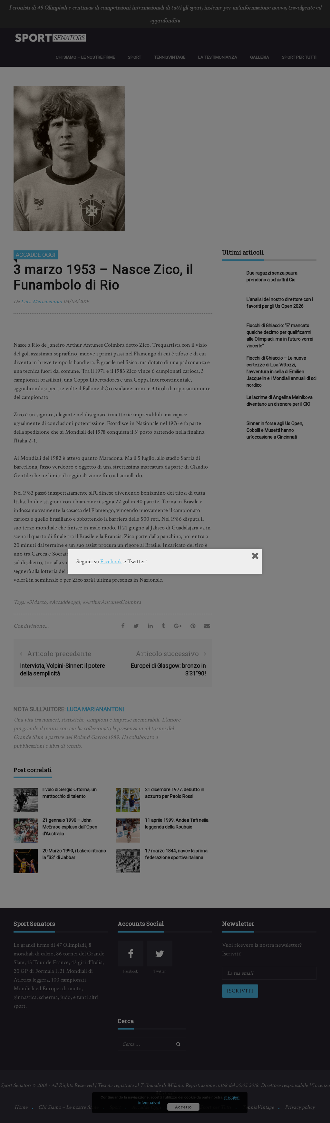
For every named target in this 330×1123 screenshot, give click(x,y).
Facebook (111, 561)
